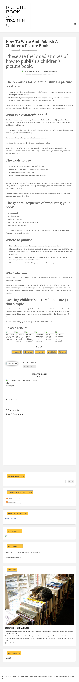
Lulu (16, 246)
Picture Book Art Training (20, 676)
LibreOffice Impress (16, 175)
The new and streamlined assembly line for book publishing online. (40, 338)
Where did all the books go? (28, 380)
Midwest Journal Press (11, 518)
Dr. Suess (62, 122)
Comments (12, 502)
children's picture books (39, 300)
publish (28, 61)
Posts (10, 498)
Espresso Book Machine (38, 252)
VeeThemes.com (40, 676)
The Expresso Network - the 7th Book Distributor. (10, 337)
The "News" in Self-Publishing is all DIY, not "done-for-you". (20, 338)
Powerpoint (22, 183)
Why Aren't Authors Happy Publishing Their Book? (29, 338)
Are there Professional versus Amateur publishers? (59, 338)
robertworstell (16, 50)
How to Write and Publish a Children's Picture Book (23, 553)
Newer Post (13, 399)
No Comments (33, 50)
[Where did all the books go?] (11, 383)
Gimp (11, 169)
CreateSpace (10, 280)
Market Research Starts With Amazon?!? (49, 337)
